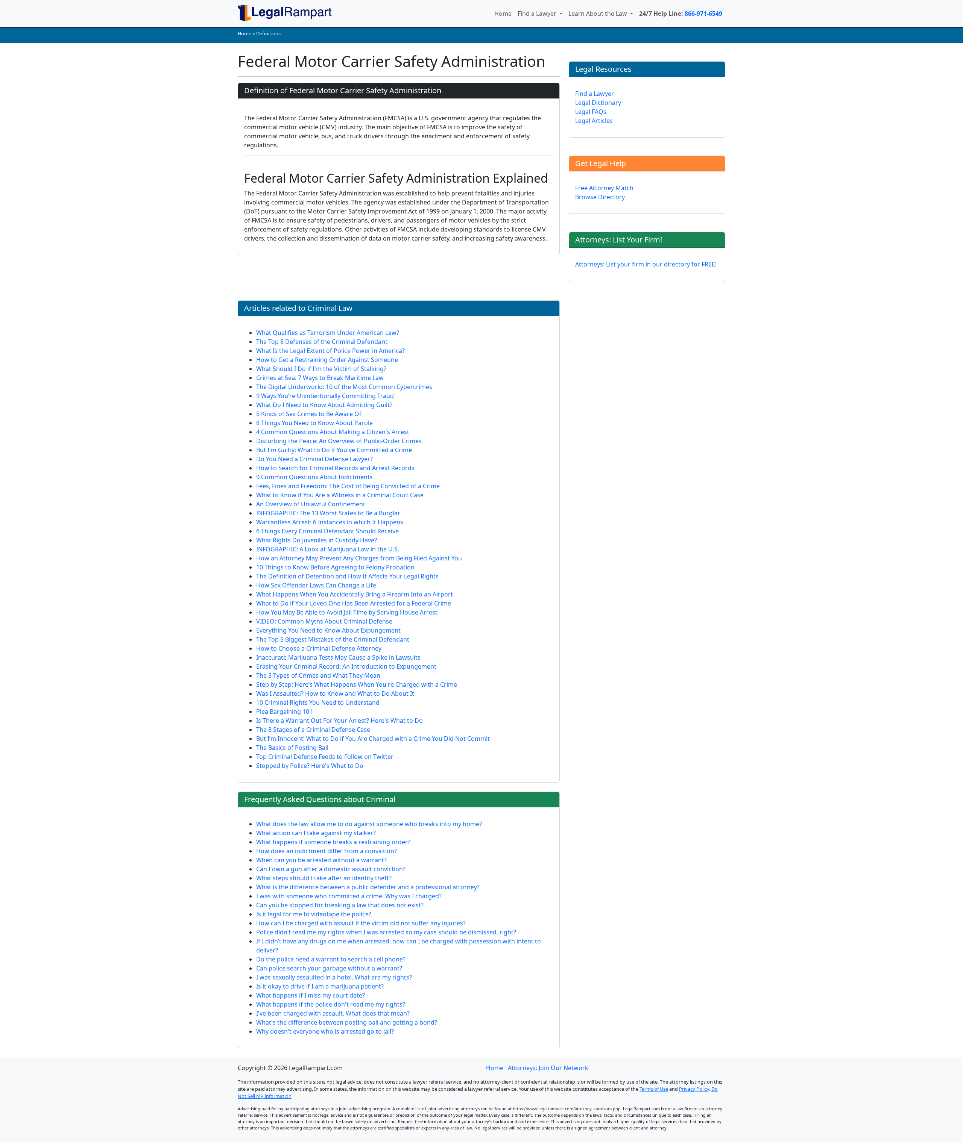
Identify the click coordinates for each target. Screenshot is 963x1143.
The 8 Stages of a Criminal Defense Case (313, 729)
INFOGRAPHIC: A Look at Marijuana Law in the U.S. (327, 549)
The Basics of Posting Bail (292, 747)
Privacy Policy (694, 1088)
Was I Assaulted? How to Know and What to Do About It (335, 693)
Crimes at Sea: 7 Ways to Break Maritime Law (320, 378)
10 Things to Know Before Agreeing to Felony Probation (335, 567)
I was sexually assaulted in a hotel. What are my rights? (334, 977)
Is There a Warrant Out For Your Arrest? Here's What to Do (339, 720)
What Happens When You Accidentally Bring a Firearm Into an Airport (354, 594)
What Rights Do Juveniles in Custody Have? (316, 540)
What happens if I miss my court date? (310, 995)
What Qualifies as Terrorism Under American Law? (327, 333)
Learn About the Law (598, 13)
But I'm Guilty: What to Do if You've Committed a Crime (334, 450)
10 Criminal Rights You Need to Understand (318, 702)
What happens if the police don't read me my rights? (330, 1004)
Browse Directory (600, 197)
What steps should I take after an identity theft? (324, 878)
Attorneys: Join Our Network (548, 1068)
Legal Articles (594, 121)
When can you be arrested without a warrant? (321, 860)
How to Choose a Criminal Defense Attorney (318, 648)
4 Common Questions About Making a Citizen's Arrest (332, 432)
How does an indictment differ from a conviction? (326, 851)
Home (503, 13)
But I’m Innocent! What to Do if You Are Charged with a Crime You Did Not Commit (373, 738)
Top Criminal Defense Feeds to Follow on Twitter (324, 756)
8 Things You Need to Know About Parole (314, 423)
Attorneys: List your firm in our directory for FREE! (646, 264)
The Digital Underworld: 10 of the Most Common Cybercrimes (344, 387)
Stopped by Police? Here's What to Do (309, 765)
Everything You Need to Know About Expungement (328, 630)
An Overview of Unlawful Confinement (310, 504)
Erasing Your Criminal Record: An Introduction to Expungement (346, 666)
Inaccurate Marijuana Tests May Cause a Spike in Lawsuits (338, 657)
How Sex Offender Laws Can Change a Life (316, 585)
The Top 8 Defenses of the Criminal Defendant (321, 342)
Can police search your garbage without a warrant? (329, 968)
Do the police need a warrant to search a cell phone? (331, 959)
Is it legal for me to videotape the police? (313, 914)
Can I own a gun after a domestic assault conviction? (331, 869)
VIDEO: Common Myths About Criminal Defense (324, 621)
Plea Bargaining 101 (284, 711)
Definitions (268, 33)
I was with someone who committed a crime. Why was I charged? (349, 896)
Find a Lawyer (538, 13)
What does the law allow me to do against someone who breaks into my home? (369, 824)
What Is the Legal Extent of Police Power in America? (330, 351)
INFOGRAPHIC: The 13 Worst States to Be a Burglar (328, 513)
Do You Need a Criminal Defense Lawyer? (314, 459)
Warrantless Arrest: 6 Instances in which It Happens (329, 522)
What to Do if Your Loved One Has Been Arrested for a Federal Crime (353, 603)
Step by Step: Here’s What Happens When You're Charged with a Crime (356, 684)
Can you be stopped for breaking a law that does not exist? (340, 905)
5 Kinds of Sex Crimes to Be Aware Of (309, 414)
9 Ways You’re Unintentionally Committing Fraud (325, 396)
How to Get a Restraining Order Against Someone (327, 360)
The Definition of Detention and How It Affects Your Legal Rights (347, 576)
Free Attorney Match (604, 188)
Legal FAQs (590, 111)
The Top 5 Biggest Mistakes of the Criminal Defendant (332, 639)
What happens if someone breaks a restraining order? (333, 842)
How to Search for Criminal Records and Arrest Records (335, 468)
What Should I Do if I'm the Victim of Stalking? (321, 369)
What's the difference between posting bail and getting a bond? (346, 1022)
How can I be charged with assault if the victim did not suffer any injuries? (361, 923)
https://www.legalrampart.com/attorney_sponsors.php (567, 1108)
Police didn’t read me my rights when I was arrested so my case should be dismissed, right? (386, 932)
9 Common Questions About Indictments (314, 477)
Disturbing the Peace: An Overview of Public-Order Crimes (339, 441)
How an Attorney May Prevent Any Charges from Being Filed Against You (359, 558)
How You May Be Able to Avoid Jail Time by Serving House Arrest (346, 612)
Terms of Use (653, 1088)
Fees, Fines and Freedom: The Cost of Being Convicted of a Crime (348, 486)
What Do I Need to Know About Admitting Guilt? (324, 405)
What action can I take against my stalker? (316, 833)
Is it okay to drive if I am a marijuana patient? (320, 986)
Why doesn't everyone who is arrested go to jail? (325, 1031)
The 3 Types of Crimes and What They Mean (318, 675)
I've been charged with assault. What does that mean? (333, 1013)
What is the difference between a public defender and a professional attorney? (368, 887)
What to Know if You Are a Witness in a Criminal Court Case (340, 495)
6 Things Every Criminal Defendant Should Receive (327, 531)
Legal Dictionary (598, 102)
